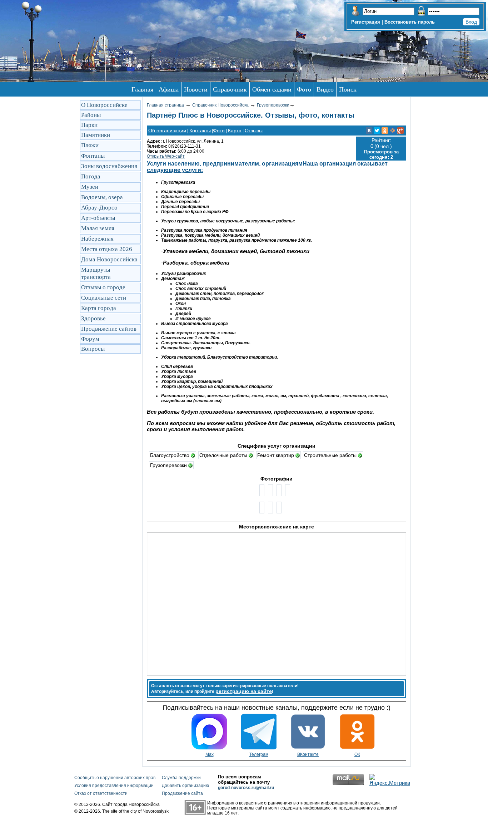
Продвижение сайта (182, 793)
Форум (90, 338)
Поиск (348, 89)
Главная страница (165, 105)
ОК (357, 754)
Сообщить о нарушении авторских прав (114, 777)
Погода (90, 176)
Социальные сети (103, 297)
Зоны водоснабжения (109, 166)
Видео (325, 89)
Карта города (98, 308)
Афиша (169, 89)
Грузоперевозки (273, 105)
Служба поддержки (181, 777)
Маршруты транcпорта (96, 273)
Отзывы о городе (103, 287)
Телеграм (258, 754)
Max (209, 754)
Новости (196, 89)
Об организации (167, 130)
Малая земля (97, 228)
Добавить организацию (185, 785)
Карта (234, 130)
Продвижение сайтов (108, 328)
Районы (91, 115)
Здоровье (93, 318)
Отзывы (254, 130)
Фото (304, 89)
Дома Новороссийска (109, 259)
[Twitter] (377, 130)
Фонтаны (93, 155)
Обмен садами (272, 89)
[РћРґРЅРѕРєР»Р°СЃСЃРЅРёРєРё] (385, 130)
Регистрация (365, 22)
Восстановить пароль (409, 22)
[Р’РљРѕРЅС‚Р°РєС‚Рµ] (369, 130)
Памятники (95, 135)
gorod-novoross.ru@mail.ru (246, 787)
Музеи (89, 186)
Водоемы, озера (102, 197)
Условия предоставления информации (114, 785)
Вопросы (93, 348)
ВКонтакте (308, 754)
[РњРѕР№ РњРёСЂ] (392, 130)
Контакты (200, 130)
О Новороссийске (104, 105)
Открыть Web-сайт (166, 156)
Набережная (97, 238)
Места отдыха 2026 (106, 249)
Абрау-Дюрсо (99, 207)
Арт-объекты (98, 218)
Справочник (230, 89)
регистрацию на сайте (243, 691)
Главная (142, 89)
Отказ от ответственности (101, 793)
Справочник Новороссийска (220, 105)
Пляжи (90, 145)
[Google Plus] (400, 130)
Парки (89, 125)
